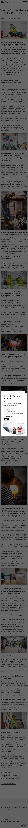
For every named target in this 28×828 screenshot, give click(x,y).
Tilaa (6, 419)
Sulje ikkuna (21, 423)
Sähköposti (7, 409)
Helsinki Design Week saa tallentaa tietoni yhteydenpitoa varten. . (13, 415)
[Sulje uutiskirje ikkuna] (26, 392)
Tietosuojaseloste (8, 416)
